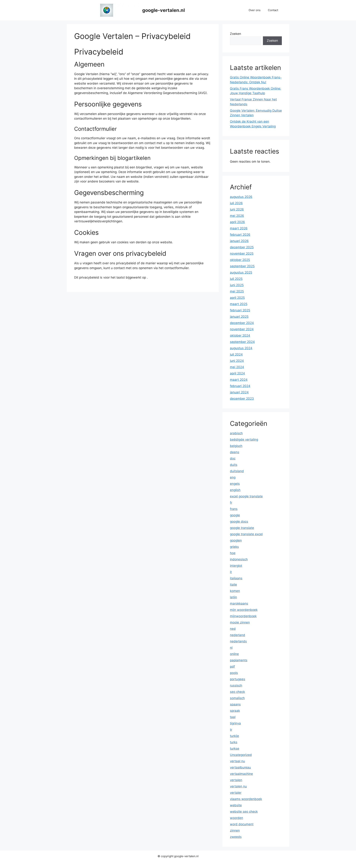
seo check (237, 692)
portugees (237, 679)
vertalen (236, 780)
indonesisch (239, 559)
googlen (236, 540)
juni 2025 (237, 285)
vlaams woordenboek (246, 799)
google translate (242, 528)
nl (231, 647)
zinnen (235, 830)
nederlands (238, 641)
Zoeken (235, 34)
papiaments (238, 660)
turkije (234, 736)
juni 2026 (237, 209)
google (235, 515)
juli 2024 (236, 354)
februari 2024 (240, 386)
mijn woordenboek (244, 610)
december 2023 (242, 398)
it (231, 572)
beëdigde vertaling (244, 439)
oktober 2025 (240, 260)
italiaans (236, 578)
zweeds (236, 837)
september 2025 (242, 266)
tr (231, 729)
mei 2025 (237, 291)
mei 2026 (237, 216)
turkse (234, 748)
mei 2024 (237, 367)
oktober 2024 (240, 335)
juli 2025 (236, 279)
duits (233, 465)
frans (234, 509)
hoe (232, 553)
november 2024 (242, 329)
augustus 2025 (241, 272)
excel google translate (246, 496)
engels (235, 484)
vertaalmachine (241, 774)
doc (232, 458)
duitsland (237, 471)
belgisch (236, 446)
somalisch (237, 698)
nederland (237, 635)
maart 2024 (239, 379)
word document (241, 824)
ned (233, 629)
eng (232, 477)
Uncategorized (241, 755)
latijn (233, 597)
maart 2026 (239, 228)
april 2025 (237, 298)
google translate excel (246, 534)
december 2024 (242, 323)
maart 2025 (238, 304)
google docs (239, 521)
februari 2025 (240, 310)
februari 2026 (240, 234)
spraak (235, 711)
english (235, 490)
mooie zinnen (240, 622)
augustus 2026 (241, 197)
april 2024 (237, 373)
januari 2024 (239, 392)
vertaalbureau (240, 767)
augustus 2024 (241, 348)
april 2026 (237, 222)
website (236, 805)
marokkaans (239, 603)
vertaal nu (237, 761)
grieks (234, 547)
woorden (236, 818)
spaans (235, 704)
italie (233, 584)
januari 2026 (239, 241)
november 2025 (241, 253)
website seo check (244, 811)
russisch (236, 685)
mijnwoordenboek (243, 616)
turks (233, 742)
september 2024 (242, 342)
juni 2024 (237, 361)
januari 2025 (239, 316)
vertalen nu (238, 786)
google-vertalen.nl (163, 10)
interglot (236, 565)
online (234, 654)
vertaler (235, 792)
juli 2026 (236, 203)
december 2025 (242, 247)
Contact (273, 10)
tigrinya (235, 723)
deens (234, 452)
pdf (232, 666)
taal (232, 717)
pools (234, 673)
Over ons (255, 10)
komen (235, 591)
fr (231, 502)
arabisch (236, 433)
